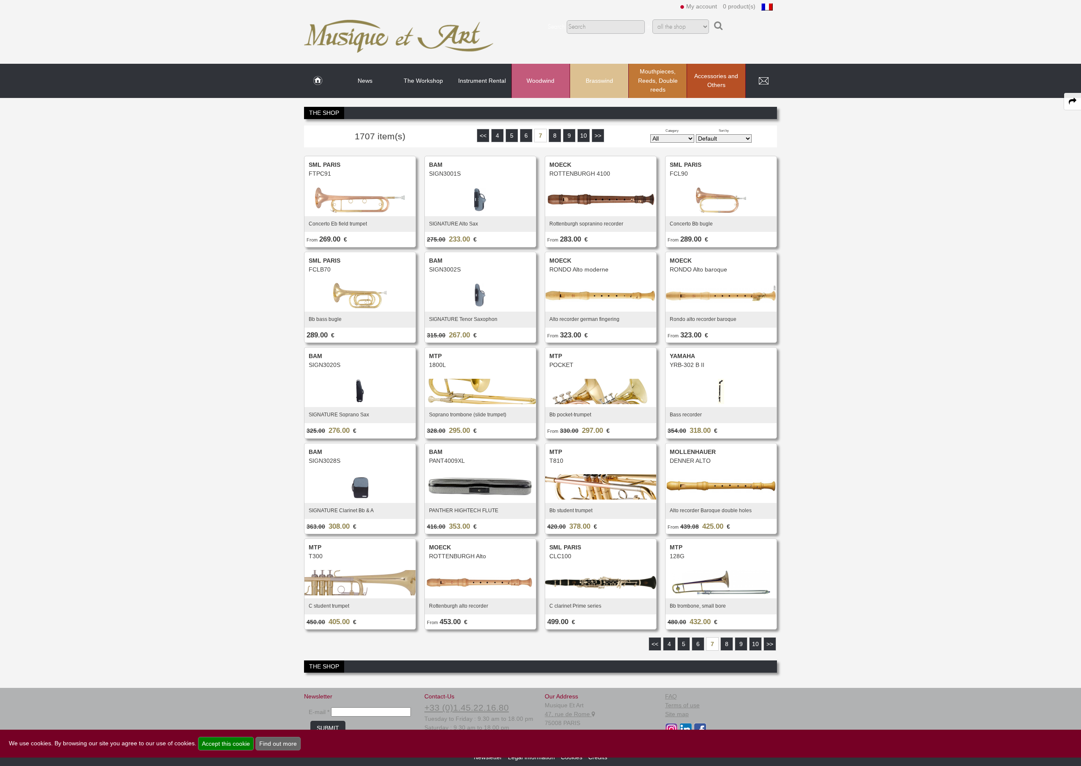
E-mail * (319, 712)
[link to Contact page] (763, 81)
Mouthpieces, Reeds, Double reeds (658, 80)
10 (583, 135)
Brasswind (599, 80)
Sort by (724, 130)
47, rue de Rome (568, 714)
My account (701, 6)
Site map (677, 714)
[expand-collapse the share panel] (1072, 101)
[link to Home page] (318, 81)
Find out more (278, 743)
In (648, 27)
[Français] (767, 6)
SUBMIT (328, 728)
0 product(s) (739, 6)
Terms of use (682, 705)
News (365, 80)
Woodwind (540, 80)
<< (483, 135)
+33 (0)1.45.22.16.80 (466, 707)
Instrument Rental (482, 80)
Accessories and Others (716, 81)
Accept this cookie (226, 743)
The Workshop (423, 80)
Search (556, 27)
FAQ (671, 696)
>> (598, 135)
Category (672, 130)
